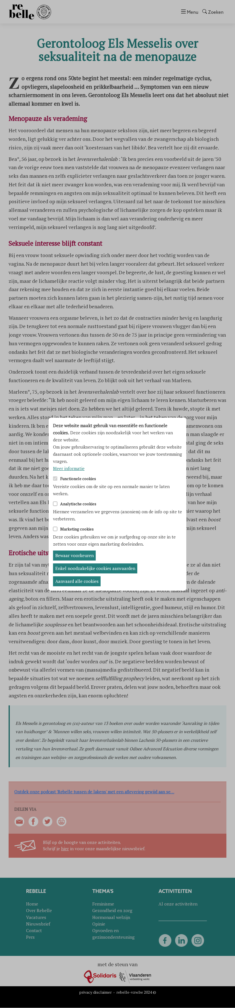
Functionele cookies (78, 479)
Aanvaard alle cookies (77, 581)
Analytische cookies (78, 504)
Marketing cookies (77, 529)
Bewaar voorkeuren (74, 555)
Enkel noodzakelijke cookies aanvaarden (95, 568)
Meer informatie (69, 468)
